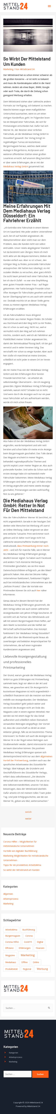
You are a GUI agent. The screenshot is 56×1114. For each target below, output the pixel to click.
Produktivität (11, 969)
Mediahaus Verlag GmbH (15, 166)
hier (38, 590)
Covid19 (28, 941)
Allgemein (8, 893)
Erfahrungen (24, 948)
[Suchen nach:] (28, 1007)
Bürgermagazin (12, 935)
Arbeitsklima (11, 929)
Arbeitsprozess (10, 898)
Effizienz (9, 948)
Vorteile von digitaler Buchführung (20, 850)
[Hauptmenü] (49, 6)
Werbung (42, 969)
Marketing (8, 903)
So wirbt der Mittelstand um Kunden (21, 869)
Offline (24, 962)
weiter (28, 818)
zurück (28, 811)
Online (36, 962)
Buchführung (28, 929)
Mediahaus (10, 962)
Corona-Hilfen (12, 941)
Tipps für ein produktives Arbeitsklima (22, 864)
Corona (29, 935)
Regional (27, 969)
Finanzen (40, 948)
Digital (40, 941)
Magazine (10, 955)
